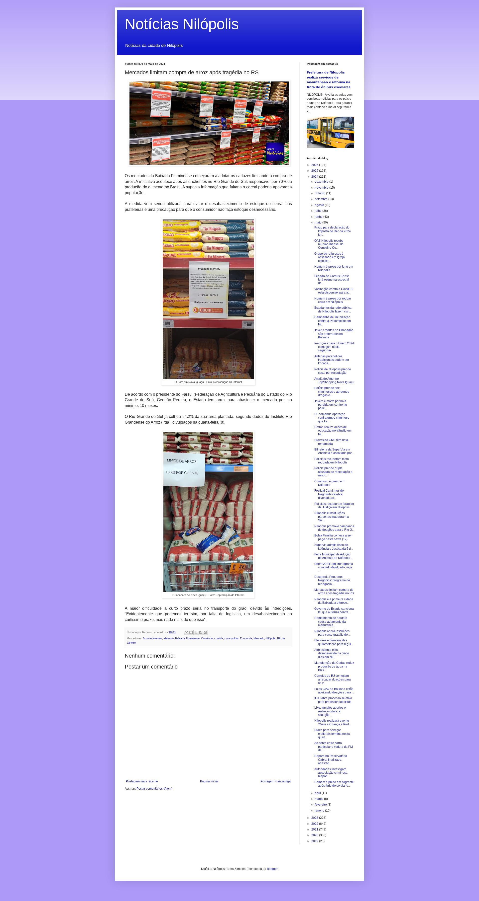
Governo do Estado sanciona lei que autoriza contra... (334, 610)
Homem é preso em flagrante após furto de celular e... (334, 783)
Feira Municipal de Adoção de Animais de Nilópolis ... (333, 556)
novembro (322, 187)
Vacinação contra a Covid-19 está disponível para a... (334, 290)
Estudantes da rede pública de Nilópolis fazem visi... (333, 309)
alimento (169, 638)
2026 (315, 165)
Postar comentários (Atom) (154, 788)
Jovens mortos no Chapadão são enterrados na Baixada (334, 333)
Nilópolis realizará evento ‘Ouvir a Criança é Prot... (332, 722)
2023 (315, 818)
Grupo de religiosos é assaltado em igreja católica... (329, 257)
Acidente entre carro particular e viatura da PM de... (333, 746)
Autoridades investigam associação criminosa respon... (331, 772)
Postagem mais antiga (275, 781)
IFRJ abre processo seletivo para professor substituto (333, 699)
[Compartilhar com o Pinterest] (205, 632)
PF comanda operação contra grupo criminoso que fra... (331, 417)
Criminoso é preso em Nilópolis (329, 483)
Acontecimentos (152, 638)
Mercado (258, 638)
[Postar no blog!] (191, 632)
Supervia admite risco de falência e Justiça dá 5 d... (333, 546)
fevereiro (321, 804)
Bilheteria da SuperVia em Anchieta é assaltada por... (334, 451)
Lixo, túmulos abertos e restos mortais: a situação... (330, 711)
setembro (321, 199)
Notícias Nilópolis (182, 24)
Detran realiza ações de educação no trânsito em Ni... (333, 430)
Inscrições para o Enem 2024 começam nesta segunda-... (334, 347)
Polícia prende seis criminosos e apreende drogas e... (331, 391)
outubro (320, 193)
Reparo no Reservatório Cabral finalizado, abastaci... (330, 759)
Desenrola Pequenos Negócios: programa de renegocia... (332, 580)
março (319, 799)
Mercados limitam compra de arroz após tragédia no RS (334, 591)
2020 (315, 835)
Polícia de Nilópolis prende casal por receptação (332, 371)
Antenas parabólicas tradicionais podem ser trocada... (331, 360)
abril (318, 793)
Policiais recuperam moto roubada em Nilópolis (331, 460)
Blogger (272, 869)
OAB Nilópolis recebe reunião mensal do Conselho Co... (329, 244)
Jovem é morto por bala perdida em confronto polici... (330, 404)
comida (218, 638)
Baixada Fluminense (187, 638)
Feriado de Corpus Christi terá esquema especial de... (331, 279)
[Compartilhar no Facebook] (200, 632)
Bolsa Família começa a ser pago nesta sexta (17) (333, 537)
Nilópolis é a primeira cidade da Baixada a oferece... (333, 601)
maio (318, 222)
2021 (315, 829)
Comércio (207, 638)
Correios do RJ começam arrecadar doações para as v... (332, 679)
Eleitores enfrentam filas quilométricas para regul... (333, 642)
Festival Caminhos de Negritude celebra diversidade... (329, 494)
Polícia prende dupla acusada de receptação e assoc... (333, 471)
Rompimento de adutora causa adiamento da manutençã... (330, 621)
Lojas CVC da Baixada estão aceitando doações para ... (334, 690)
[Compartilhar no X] (195, 632)
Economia (246, 638)
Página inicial (209, 781)
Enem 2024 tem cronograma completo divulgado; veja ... (333, 567)
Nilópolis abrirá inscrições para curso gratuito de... (332, 632)
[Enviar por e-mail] (186, 632)
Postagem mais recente (142, 781)
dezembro (322, 181)
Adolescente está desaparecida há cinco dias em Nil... (331, 653)
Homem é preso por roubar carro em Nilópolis (332, 300)
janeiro (320, 810)
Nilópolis (271, 638)
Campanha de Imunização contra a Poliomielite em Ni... (332, 320)
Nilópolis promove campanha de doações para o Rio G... (334, 528)
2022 (315, 824)
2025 (315, 170)
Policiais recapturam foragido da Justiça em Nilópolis (334, 505)
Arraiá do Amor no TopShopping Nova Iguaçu (334, 380)
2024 (315, 176)
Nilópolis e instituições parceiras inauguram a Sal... (331, 516)
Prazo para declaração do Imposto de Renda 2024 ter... (332, 231)
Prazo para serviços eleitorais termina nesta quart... (332, 733)
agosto (320, 205)
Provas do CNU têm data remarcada (331, 441)
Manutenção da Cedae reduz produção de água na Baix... (334, 666)
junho (319, 217)
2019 (315, 841)
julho (318, 211)
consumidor (232, 638)
